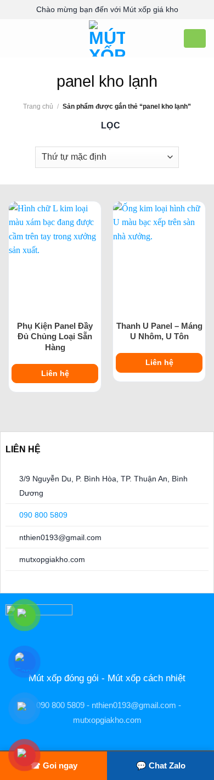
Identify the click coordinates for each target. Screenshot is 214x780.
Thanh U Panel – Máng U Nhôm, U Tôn (159, 331)
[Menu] (14, 38)
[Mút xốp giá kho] (107, 38)
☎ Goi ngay (53, 765)
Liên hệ (55, 373)
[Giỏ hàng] (194, 37)
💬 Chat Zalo (160, 765)
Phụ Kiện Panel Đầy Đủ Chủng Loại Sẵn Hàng (55, 336)
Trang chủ (38, 106)
